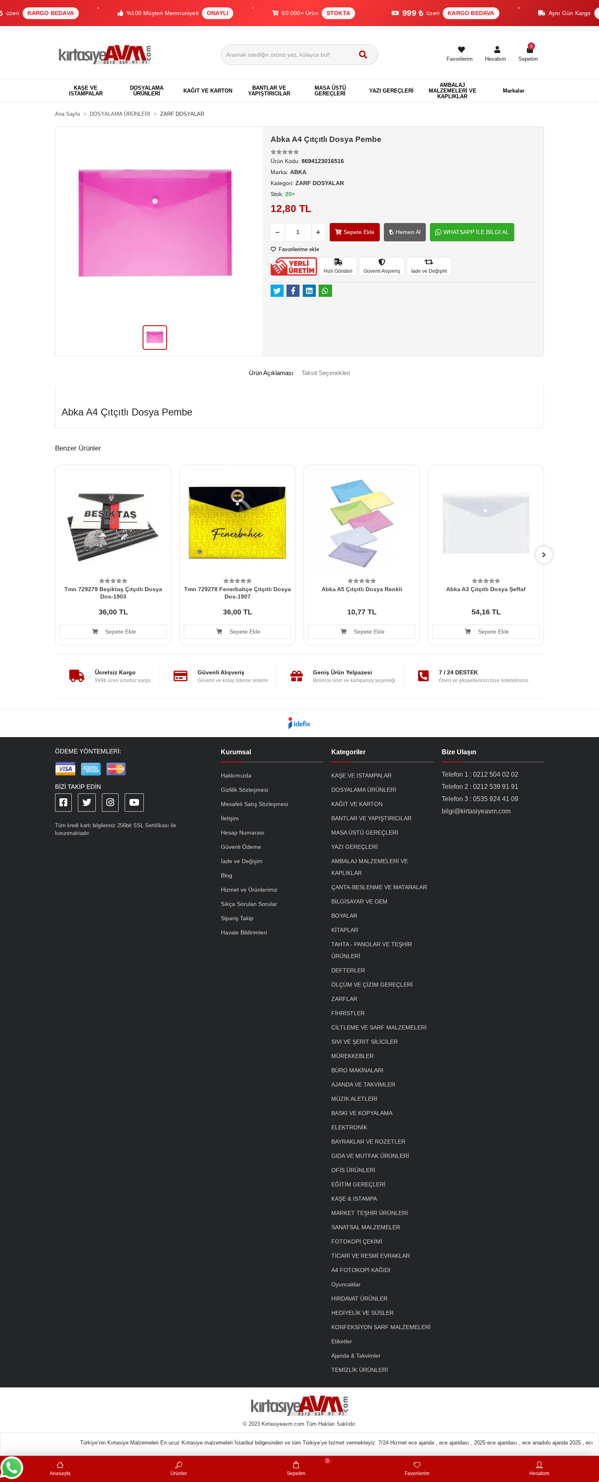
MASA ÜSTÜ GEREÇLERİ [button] (330, 91)
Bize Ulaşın (459, 752)
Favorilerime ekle (298, 249)
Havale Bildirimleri (244, 932)
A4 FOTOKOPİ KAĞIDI (360, 1270)
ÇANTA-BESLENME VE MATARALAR (379, 887)
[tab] (271, 373)
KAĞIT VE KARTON (357, 804)
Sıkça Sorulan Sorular (249, 904)
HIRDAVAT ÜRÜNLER (359, 1298)
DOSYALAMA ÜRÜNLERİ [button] (146, 91)
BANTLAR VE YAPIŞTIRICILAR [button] (269, 91)
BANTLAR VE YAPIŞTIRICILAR (371, 818)
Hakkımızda (236, 775)
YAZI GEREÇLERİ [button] (391, 91)
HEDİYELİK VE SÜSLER (362, 1313)
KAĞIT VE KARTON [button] (207, 91)
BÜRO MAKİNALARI (357, 1070)
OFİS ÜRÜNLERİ (353, 1170)
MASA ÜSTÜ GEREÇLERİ (364, 832)
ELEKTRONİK (349, 1127)
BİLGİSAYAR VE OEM (359, 901)
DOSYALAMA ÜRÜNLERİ (363, 789)
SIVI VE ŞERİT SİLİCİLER (364, 1041)
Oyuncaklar (346, 1284)
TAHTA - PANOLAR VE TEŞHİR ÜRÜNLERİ (371, 950)
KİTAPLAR (344, 930)
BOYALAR (344, 915)
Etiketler (341, 1341)
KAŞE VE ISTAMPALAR (361, 775)
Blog (226, 875)
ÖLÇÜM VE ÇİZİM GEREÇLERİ (372, 984)
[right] (544, 555)
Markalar (513, 91)
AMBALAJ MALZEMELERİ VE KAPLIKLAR (369, 867)
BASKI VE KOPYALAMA (361, 1113)
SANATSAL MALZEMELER (365, 1227)
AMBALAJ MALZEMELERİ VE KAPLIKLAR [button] (452, 90)
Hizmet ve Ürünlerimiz (249, 889)
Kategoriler (348, 752)
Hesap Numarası (242, 832)
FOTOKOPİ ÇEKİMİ (356, 1241)
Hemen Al (408, 232)
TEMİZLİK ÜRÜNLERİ (359, 1370)
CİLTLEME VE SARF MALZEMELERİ (379, 1027)
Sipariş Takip (237, 918)
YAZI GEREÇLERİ (354, 847)
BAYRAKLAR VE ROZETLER (368, 1141)
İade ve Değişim (241, 861)
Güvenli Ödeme (241, 847)
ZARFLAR (344, 999)
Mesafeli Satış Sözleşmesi (254, 804)
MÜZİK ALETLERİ (354, 1098)
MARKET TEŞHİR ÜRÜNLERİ (369, 1213)
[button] (495, 54)
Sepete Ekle (359, 232)
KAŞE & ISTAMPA (354, 1198)
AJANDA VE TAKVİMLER (363, 1084)
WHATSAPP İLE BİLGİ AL (476, 232)
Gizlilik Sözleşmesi (244, 789)
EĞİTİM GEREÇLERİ (358, 1184)
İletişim (230, 818)
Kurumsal (236, 752)
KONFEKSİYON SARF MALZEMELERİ (381, 1327)
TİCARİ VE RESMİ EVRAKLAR (370, 1255)
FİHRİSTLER (348, 1013)
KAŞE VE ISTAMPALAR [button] (86, 91)
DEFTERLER (348, 970)
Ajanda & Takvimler (356, 1355)
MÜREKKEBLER (352, 1056)
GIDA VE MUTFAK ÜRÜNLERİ (370, 1156)
